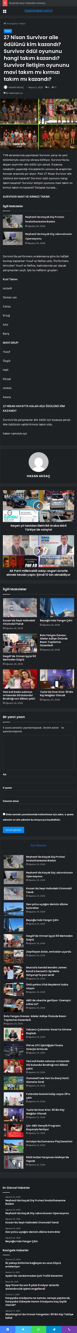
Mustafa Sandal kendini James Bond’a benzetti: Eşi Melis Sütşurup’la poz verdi (46, 971)
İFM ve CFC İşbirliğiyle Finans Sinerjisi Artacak (44, 1047)
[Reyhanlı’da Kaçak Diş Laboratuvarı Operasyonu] (13, 238)
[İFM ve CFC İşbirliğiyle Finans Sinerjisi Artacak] (13, 1050)
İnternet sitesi (11, 801)
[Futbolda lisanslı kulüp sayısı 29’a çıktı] (13, 1099)
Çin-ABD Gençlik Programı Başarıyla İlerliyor (43, 1127)
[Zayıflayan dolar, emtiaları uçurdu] (13, 956)
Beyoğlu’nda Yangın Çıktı (56, 620)
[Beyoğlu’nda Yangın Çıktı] (57, 607)
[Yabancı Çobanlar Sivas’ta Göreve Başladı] (13, 1034)
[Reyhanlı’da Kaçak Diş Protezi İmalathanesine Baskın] (13, 221)
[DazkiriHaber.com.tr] (38, 11)
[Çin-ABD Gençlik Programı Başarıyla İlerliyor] (13, 1130)
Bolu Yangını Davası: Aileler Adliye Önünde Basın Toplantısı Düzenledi (54, 640)
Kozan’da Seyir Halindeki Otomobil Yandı (31, 3)
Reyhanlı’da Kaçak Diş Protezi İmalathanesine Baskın (45, 858)
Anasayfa (11, 23)
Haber (22, 23)
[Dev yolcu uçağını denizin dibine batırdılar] (13, 909)
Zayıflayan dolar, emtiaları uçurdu (48, 951)
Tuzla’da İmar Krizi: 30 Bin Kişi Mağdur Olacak (56, 693)
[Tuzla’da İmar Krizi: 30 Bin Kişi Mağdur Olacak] (57, 679)
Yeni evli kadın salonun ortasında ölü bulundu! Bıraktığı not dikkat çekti (19, 695)
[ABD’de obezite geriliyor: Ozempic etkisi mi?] (13, 1005)
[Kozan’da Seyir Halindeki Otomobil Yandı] (20, 607)
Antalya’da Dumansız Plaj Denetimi (49, 1141)
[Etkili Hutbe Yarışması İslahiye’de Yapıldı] (13, 1162)
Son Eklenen (39, 845)
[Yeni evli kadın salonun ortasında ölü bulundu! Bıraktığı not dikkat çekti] (20, 679)
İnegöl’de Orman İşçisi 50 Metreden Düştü (19, 657)
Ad (5, 774)
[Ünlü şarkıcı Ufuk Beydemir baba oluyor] (13, 989)
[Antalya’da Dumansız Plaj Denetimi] (13, 1146)
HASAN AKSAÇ (16, 87)
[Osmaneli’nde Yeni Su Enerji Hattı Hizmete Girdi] (13, 1083)
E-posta (8, 787)
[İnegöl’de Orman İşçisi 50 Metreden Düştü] (20, 643)
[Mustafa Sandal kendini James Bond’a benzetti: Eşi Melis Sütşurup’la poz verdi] (13, 972)
